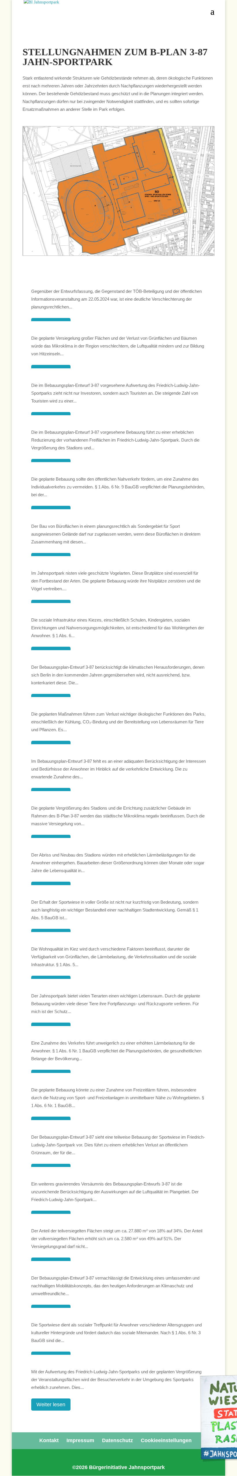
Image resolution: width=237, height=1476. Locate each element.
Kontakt (49, 1440)
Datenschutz (117, 1440)
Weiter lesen (50, 1404)
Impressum (80, 1440)
